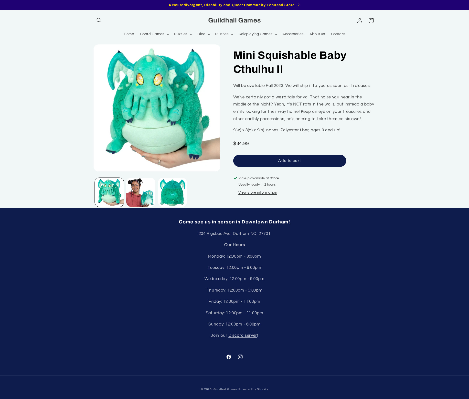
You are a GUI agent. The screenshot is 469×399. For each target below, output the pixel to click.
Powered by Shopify (253, 389)
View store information (257, 192)
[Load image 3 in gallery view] (172, 192)
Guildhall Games (225, 389)
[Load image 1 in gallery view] (109, 192)
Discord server (242, 335)
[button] (99, 20)
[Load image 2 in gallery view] (140, 192)
